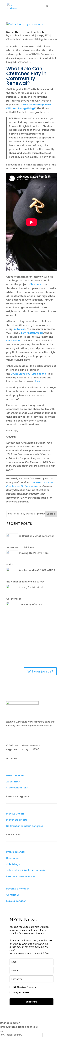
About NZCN (13, 781)
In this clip (19, 329)
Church (10, 39)
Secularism (50, 39)
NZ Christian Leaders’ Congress (24, 826)
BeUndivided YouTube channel (29, 373)
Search (51, 513)
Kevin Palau (13, 340)
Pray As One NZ (15, 813)
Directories (12, 858)
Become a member (17, 888)
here (37, 381)
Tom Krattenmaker (32, 333)
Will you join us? (40, 671)
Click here (35, 284)
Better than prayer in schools (25, 32)
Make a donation (16, 901)
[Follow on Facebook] (8, 735)
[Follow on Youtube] (21, 735)
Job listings (13, 864)
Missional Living (34, 39)
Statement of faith (17, 787)
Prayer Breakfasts (16, 819)
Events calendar (15, 852)
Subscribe (31, 1001)
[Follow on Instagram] (15, 735)
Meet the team (15, 775)
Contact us (13, 894)
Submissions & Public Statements (25, 870)
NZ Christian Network (22, 35)
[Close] (1, 1031)
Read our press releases (20, 876)
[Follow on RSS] (28, 735)
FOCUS (20, 39)
